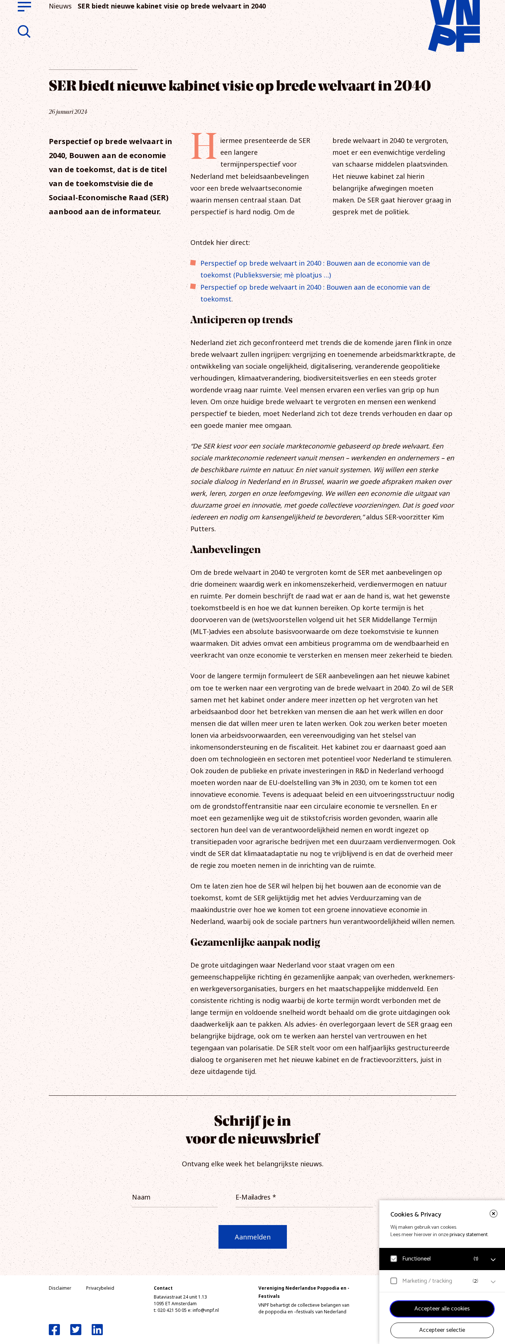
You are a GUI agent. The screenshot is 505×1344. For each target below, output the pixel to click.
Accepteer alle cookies (442, 1309)
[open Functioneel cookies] (493, 1260)
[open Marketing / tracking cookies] (493, 1282)
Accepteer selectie (442, 1330)
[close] (493, 1214)
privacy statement (469, 1235)
